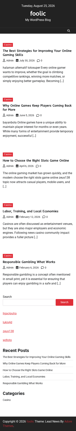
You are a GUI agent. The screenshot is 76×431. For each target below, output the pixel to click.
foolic (38, 13)
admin (10, 60)
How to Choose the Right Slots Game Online (36, 160)
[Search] (68, 30)
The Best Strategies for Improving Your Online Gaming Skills (36, 356)
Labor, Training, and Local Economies (30, 211)
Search (7, 296)
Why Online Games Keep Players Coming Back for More (34, 363)
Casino (8, 44)
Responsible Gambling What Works (29, 262)
